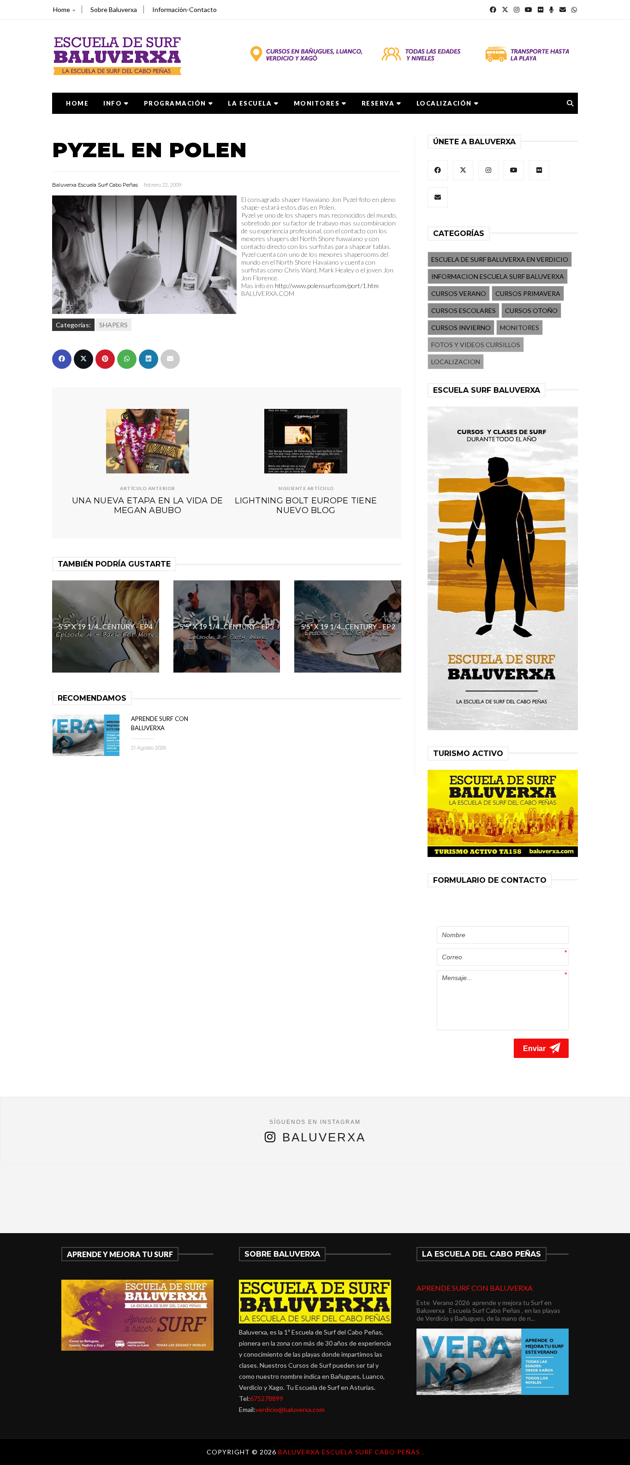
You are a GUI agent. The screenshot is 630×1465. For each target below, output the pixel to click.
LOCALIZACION (455, 362)
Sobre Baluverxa (113, 9)
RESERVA (378, 103)
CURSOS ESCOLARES (463, 310)
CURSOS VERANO (458, 293)
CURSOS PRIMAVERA (527, 293)
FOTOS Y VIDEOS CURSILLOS (475, 345)
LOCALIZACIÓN (444, 103)
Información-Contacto (184, 9)
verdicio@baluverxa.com (290, 1409)
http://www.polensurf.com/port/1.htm (327, 285)
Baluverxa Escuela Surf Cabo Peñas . (351, 1452)
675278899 (266, 1398)
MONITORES (317, 103)
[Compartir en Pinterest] (105, 359)
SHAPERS (113, 325)
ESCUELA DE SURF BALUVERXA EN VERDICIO (499, 259)
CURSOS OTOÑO (531, 310)
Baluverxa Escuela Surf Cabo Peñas (95, 185)
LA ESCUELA (250, 103)
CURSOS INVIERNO (461, 327)
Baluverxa (324, 1137)
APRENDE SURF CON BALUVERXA (474, 1287)
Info (112, 103)
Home (61, 9)
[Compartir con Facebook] (61, 359)
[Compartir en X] (83, 359)
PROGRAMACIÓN (175, 103)
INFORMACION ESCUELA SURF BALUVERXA (497, 276)
